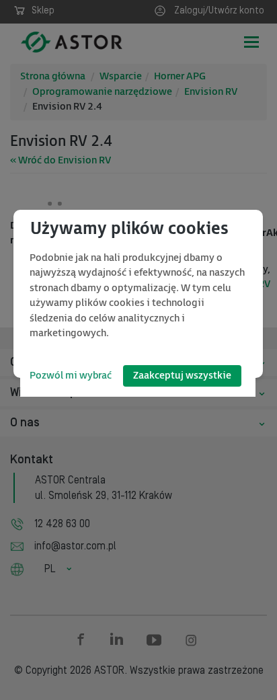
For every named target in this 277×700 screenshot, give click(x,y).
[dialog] (138, 294)
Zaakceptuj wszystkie (182, 375)
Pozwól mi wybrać (71, 375)
